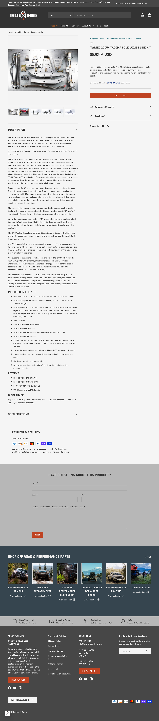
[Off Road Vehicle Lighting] (116, 573)
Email (34, 494)
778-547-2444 (85, 640)
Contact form (89, 671)
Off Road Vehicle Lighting (116, 589)
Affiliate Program (55, 663)
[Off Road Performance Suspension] (67, 573)
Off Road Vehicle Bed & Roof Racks (92, 591)
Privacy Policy (54, 645)
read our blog (18, 680)
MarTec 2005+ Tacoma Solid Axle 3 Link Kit (28, 32)
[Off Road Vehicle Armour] (18, 573)
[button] (149, 15)
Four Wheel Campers (70, 25)
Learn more (125, 82)
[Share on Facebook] (102, 125)
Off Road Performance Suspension (67, 591)
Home (10, 32)
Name (34, 483)
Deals (106, 25)
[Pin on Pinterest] (107, 125)
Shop (52, 25)
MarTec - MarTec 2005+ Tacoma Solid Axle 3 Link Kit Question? (57, 506)
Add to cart (120, 95)
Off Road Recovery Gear (43, 589)
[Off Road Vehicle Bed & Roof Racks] (92, 573)
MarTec (92, 42)
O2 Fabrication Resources (59, 673)
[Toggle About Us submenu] (92, 25)
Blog (99, 25)
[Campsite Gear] (141, 573)
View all (148, 556)
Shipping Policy (54, 640)
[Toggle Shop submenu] (57, 25)
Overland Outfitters (19, 712)
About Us (86, 25)
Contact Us (121, 3)
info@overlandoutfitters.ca (90, 643)
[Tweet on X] (97, 125)
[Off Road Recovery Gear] (43, 573)
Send (37, 535)
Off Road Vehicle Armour (18, 589)
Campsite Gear (141, 587)
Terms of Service (55, 650)
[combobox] (89, 15)
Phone (83, 494)
